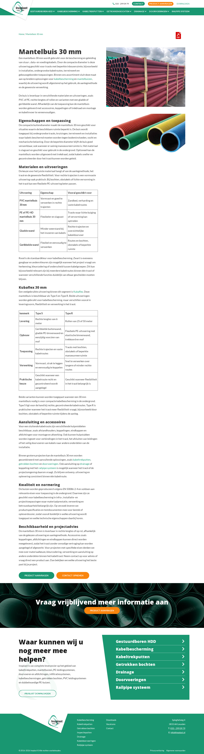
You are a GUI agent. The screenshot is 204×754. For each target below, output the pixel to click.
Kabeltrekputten (84, 724)
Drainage (81, 736)
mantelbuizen (84, 78)
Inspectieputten (84, 732)
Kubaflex (78, 291)
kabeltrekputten (81, 459)
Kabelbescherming (85, 720)
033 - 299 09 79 (122, 4)
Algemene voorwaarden (175, 750)
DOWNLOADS (183, 4)
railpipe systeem (47, 467)
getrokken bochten (29, 463)
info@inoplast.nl (178, 732)
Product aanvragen (160, 4)
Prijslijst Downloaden (38, 693)
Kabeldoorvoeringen (86, 741)
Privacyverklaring (157, 750)
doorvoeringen (50, 463)
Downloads (111, 720)
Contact (110, 728)
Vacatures (110, 724)
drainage (84, 463)
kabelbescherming (64, 78)
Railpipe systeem (85, 745)
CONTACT (138, 4)
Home (21, 34)
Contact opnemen (72, 575)
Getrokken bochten (86, 728)
